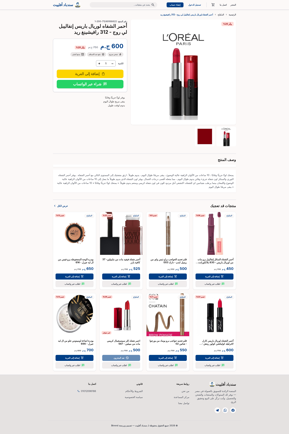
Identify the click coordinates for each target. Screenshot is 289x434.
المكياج (221, 14)
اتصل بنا (223, 5)
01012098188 (88, 391)
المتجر (233, 5)
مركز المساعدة (181, 397)
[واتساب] (225, 410)
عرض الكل (60, 206)
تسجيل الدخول (194, 4)
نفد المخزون (121, 358)
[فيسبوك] (233, 410)
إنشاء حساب (175, 4)
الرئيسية (232, 14)
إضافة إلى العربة (214, 276)
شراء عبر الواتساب (90, 84)
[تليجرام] (217, 410)
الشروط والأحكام (134, 391)
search (153, 5)
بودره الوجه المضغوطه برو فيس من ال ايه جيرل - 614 (75, 261)
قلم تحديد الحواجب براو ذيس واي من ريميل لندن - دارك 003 (169, 261)
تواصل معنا (183, 403)
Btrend (114, 425)
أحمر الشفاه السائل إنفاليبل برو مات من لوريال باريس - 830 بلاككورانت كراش (215, 262)
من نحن (185, 391)
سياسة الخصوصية (134, 397)
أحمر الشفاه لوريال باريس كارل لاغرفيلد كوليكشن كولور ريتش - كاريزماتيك (217, 343)
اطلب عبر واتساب (214, 284)
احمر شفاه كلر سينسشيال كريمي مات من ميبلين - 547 (123, 342)
